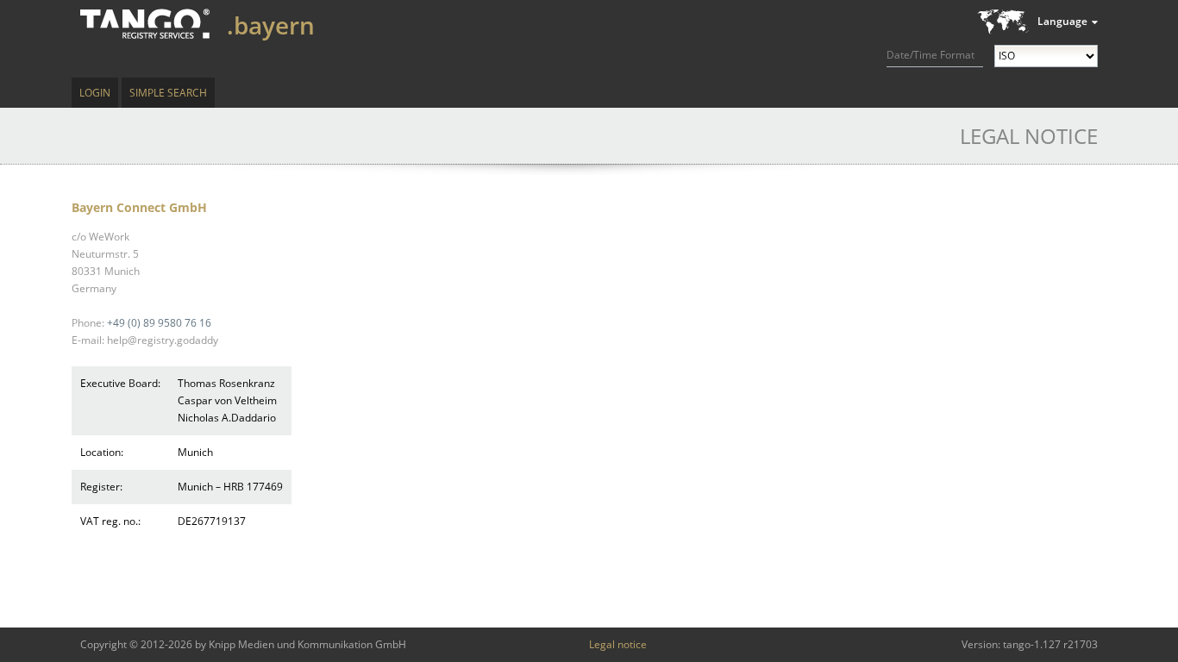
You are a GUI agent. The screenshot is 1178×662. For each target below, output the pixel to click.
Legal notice (618, 644)
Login (94, 92)
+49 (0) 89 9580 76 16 (159, 322)
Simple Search (168, 92)
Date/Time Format (930, 54)
